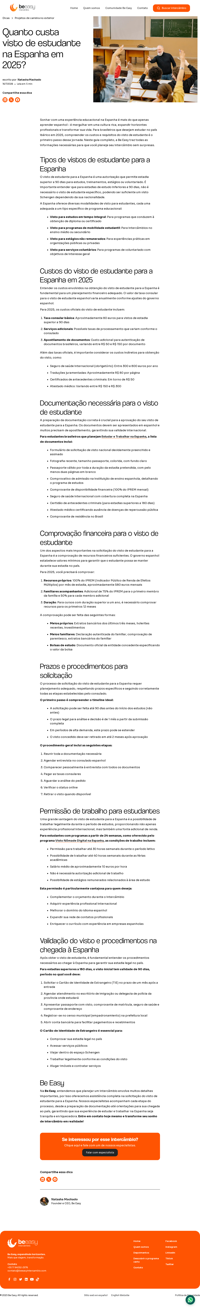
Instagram (171, 1247)
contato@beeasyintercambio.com (27, 1270)
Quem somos (91, 8)
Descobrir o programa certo (146, 1260)
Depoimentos (141, 1252)
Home (74, 8)
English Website (120, 1295)
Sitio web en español (96, 1295)
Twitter (169, 1264)
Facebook (171, 1241)
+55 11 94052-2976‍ (18, 1267)
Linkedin (170, 1252)
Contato (142, 8)
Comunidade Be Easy (118, 8)
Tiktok (169, 1258)
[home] (22, 8)
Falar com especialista (100, 1152)
